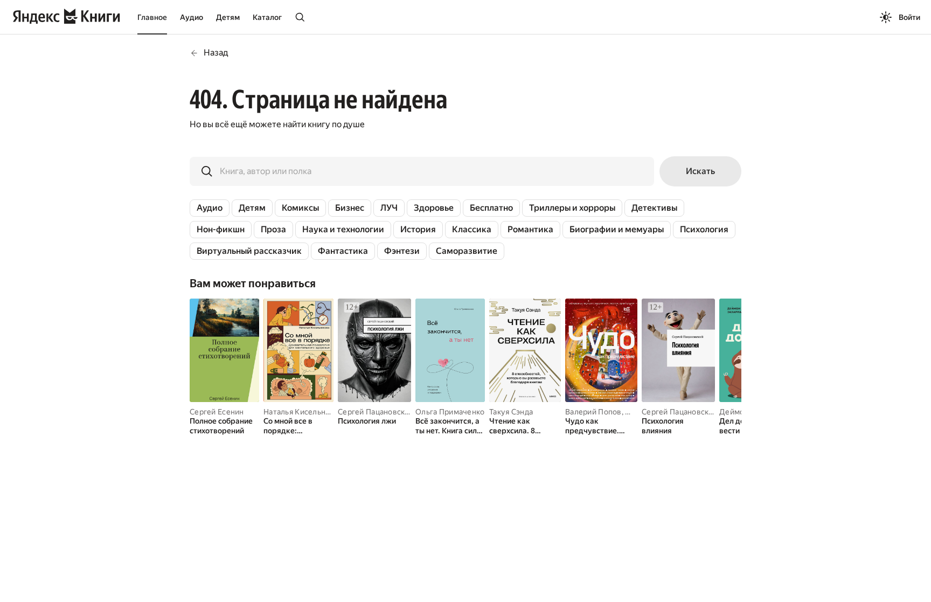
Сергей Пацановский (376, 411)
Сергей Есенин (217, 411)
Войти (909, 17)
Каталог (267, 17)
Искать (700, 171)
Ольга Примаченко (449, 411)
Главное (152, 17)
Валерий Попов (593, 411)
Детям (228, 17)
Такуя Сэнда (511, 411)
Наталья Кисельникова (305, 411)
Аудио (191, 17)
